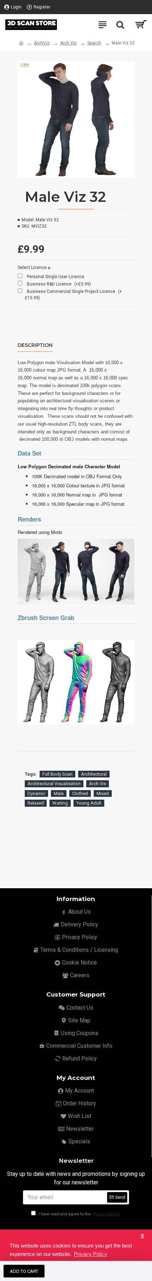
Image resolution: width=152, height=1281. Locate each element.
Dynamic (36, 793)
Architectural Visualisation (54, 783)
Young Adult (88, 803)
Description (35, 345)
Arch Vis (97, 783)
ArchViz (41, 43)
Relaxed (36, 803)
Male (59, 793)
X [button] (142, 1236)
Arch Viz (68, 43)
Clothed (80, 793)
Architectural (94, 774)
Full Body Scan (57, 774)
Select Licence (32, 267)
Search (94, 43)
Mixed (103, 793)
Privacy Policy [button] (90, 1254)
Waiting (60, 803)
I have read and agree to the (78, 1214)
